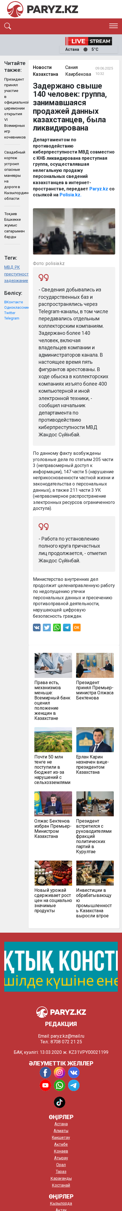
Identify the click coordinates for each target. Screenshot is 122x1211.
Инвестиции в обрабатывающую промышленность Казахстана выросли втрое (94, 903)
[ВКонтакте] (37, 629)
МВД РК (12, 267)
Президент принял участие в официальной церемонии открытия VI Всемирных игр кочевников (12, 108)
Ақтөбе (61, 1144)
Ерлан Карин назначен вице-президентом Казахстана (92, 764)
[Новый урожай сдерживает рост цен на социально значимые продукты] (53, 873)
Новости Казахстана (45, 71)
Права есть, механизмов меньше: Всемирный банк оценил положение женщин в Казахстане (52, 700)
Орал (61, 1164)
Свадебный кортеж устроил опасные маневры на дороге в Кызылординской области (12, 175)
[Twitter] (47, 629)
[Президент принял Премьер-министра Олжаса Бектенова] (95, 665)
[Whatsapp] (57, 629)
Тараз (61, 1171)
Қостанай (61, 1185)
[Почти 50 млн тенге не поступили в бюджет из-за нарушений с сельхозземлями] (53, 739)
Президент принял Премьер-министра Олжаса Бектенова (94, 690)
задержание (12, 280)
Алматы (61, 1130)
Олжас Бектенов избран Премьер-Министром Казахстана (52, 829)
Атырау (61, 1158)
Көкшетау (61, 1137)
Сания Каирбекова (78, 71)
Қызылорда (61, 1203)
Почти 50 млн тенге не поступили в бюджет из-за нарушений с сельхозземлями (52, 769)
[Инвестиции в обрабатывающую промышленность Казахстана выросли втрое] (95, 873)
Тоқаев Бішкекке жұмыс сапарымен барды (12, 225)
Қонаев (61, 1151)
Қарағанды (61, 1178)
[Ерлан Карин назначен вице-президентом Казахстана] (95, 739)
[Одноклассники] (77, 629)
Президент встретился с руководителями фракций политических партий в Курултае (94, 836)
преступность (12, 274)
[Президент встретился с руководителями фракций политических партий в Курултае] (95, 803)
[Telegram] (67, 629)
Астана (61, 1124)
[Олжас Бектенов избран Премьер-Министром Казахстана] (53, 803)
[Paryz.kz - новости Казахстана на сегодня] (42, 9)
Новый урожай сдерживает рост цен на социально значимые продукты (53, 900)
